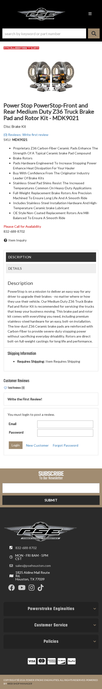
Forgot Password (65, 445)
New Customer (37, 445)
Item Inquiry (17, 240)
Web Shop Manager (19, 683)
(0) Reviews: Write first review (26, 135)
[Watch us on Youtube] (22, 589)
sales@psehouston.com (33, 565)
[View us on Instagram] (32, 589)
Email (12, 424)
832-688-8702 (26, 548)
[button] (51, 33)
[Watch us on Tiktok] (41, 589)
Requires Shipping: (31, 361)
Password (16, 432)
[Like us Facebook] (11, 589)
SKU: (7, 140)
